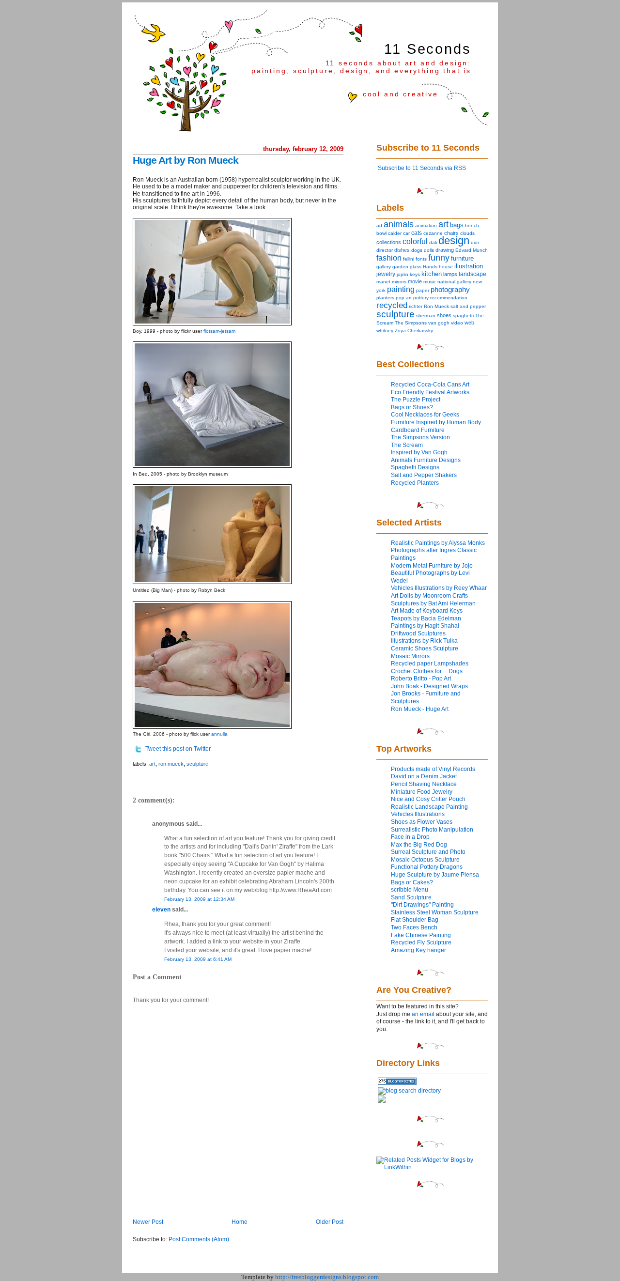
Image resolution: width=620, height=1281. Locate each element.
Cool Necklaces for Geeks (425, 414)
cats (416, 233)
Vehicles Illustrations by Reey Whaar (439, 588)
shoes (444, 315)
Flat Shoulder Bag (414, 919)
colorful (415, 241)
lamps (450, 274)
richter (415, 306)
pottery (421, 297)
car (406, 233)
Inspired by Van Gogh (419, 452)
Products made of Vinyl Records (433, 769)
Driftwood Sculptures (418, 633)
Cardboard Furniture (418, 430)
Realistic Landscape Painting (429, 806)
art (152, 764)
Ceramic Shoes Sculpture (424, 648)
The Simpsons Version (420, 437)
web (469, 322)
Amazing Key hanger (418, 950)
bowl (381, 233)
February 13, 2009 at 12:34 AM (199, 899)
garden (400, 266)
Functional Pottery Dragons (427, 867)
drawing (444, 250)
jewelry (385, 274)
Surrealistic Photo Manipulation (432, 829)
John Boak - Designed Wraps (429, 686)
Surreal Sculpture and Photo (428, 852)
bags (457, 225)
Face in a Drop (410, 836)
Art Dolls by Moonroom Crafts (429, 595)
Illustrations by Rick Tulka (424, 640)
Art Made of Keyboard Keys (427, 610)
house (446, 266)
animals (399, 224)
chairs (451, 233)
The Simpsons (411, 322)
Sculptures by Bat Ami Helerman (433, 603)
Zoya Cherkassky (414, 330)
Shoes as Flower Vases (421, 821)
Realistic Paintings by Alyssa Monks (438, 543)
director (384, 250)
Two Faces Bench (414, 927)
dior (475, 242)
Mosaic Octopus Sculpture (425, 859)
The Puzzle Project (415, 399)
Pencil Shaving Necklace (424, 784)
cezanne (433, 233)
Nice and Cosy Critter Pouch (428, 799)
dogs (416, 250)
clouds (467, 233)
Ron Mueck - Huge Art (420, 709)
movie (415, 281)
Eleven (161, 909)
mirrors (399, 281)
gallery (383, 266)
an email (423, 1014)
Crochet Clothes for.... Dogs (427, 671)
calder (395, 233)
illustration (468, 266)
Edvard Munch (471, 250)
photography (450, 289)
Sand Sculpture (411, 897)
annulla (219, 734)
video (457, 322)
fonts (421, 259)
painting (401, 289)
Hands (430, 266)
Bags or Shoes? (412, 407)
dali (433, 242)
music (429, 281)
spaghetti (463, 315)
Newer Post (148, 1222)
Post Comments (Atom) (199, 1239)
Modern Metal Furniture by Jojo (432, 565)
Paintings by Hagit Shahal (425, 625)
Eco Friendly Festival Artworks (430, 392)
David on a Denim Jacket (424, 776)
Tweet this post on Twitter (178, 748)
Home (240, 1222)
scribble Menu (409, 889)
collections (388, 242)
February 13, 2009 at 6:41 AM (198, 959)
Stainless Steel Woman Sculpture (435, 912)
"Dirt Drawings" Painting (422, 904)
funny (439, 257)
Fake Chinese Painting (421, 935)
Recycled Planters (415, 482)
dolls (429, 250)
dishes (402, 250)
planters (385, 297)
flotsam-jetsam (219, 331)
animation (426, 225)
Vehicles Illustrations (418, 814)
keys (415, 274)
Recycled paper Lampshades (429, 663)
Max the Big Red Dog (419, 844)
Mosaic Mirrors (410, 656)
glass (415, 266)
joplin (402, 274)
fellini (408, 259)
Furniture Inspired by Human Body (436, 422)
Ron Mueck (171, 764)
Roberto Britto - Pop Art (421, 678)
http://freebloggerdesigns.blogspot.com (327, 1277)
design (453, 240)
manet (383, 281)
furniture (462, 258)
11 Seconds (427, 49)
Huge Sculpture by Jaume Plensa (435, 874)
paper (422, 290)
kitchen (431, 274)
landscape (472, 274)
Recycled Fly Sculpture (421, 942)
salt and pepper (468, 306)
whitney (384, 330)
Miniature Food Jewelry (421, 791)
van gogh (439, 322)
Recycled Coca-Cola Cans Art (430, 384)
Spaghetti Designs (415, 467)
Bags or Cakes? (412, 882)
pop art (404, 297)
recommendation (448, 297)
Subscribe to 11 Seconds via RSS (422, 168)
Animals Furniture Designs (426, 460)
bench (472, 225)
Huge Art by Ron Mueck (185, 160)
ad (379, 225)
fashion (389, 258)
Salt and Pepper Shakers (424, 475)
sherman (425, 315)
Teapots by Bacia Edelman (426, 618)
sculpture (197, 764)
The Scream (407, 445)
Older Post (329, 1222)
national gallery (454, 281)
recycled (391, 305)
